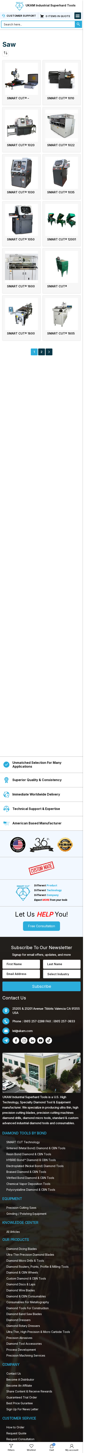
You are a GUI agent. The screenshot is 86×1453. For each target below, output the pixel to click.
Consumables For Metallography (27, 1302)
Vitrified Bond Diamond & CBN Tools (30, 1177)
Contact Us (13, 1373)
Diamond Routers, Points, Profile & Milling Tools (37, 1266)
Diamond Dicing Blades (21, 1248)
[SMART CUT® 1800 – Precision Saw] (21, 314)
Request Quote (16, 1433)
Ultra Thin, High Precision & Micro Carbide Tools (38, 1331)
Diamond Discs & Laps (20, 1284)
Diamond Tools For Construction (27, 1308)
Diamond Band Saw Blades (24, 1314)
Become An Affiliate (19, 1385)
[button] (77, 15)
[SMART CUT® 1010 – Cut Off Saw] (61, 79)
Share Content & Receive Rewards (29, 1391)
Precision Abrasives (19, 1338)
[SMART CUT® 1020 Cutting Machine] (21, 126)
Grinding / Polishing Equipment (26, 1213)
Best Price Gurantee (19, 1403)
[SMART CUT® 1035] (61, 173)
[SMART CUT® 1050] (21, 220)
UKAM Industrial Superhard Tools (51, 5)
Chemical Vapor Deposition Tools (28, 1184)
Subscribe (41, 986)
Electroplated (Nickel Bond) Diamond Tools (35, 1166)
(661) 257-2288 (34, 1021)
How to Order (15, 1427)
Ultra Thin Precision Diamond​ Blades (30, 1254)
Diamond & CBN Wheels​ (22, 1272)
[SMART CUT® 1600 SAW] (21, 267)
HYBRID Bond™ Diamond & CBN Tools (31, 1160)
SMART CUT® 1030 (21, 192)
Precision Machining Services (25, 1355)
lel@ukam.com (22, 1031)
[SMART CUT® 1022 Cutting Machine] (61, 126)
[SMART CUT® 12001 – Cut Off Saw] (61, 220)
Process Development (21, 1349)
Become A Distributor (20, 1379)
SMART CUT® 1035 (61, 192)
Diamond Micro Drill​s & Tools (25, 1260)
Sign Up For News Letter (22, 1409)
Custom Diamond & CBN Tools (26, 1278)
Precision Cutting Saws (21, 1207)
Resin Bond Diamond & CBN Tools (28, 1154)
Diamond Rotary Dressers (23, 1325)
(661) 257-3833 (64, 1021)
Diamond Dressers (18, 1320)
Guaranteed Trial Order (21, 1397)
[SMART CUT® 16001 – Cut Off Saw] (61, 267)
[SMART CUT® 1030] (21, 173)
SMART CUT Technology (23, 1142)
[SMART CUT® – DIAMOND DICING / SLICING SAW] (21, 79)
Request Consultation (20, 1439)
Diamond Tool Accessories (24, 1343)
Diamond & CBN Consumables (26, 1296)
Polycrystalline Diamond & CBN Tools (30, 1189)
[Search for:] (38, 24)
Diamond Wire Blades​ (20, 1290)
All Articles (13, 1231)
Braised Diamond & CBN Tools (26, 1171)
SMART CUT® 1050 (21, 239)
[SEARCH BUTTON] (78, 24)
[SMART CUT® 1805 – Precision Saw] (61, 314)
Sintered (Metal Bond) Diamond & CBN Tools (35, 1148)
